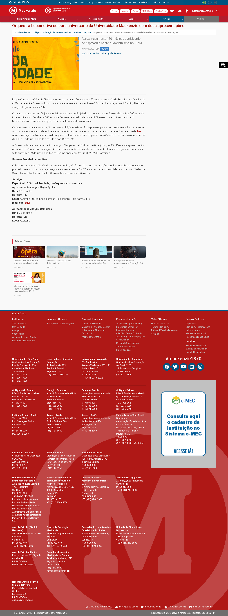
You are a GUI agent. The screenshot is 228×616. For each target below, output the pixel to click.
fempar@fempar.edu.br (58, 571)
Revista (135, 11)
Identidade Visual (153, 606)
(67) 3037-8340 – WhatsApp (130, 443)
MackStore (148, 11)
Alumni (114, 11)
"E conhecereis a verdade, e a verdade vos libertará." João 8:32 (182, 613)
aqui (27, 202)
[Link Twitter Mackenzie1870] (15, 2)
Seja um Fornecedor (203, 606)
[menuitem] (68, 2)
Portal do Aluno (161, 11)
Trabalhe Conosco (177, 606)
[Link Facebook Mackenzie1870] (10, 2)
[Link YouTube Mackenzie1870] (19, 2)
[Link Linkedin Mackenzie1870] (23, 2)
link (139, 131)
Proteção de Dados (128, 606)
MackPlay (124, 11)
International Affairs (202, 11)
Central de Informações (100, 606)
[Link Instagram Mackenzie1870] (27, 2)
